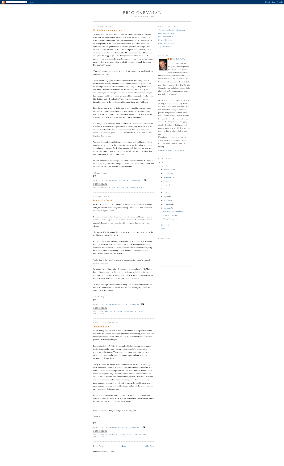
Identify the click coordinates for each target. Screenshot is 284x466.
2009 (163, 228)
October (167, 173)
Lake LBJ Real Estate (166, 43)
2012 (163, 162)
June (166, 188)
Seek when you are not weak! (109, 30)
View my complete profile (171, 150)
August (167, 181)
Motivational (137, 187)
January (167, 208)
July (166, 185)
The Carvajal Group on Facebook (171, 30)
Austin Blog (107, 434)
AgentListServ (164, 46)
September (168, 177)
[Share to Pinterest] (105, 184)
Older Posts (149, 446)
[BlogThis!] (97, 184)
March (166, 200)
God (114, 187)
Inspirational (140, 434)
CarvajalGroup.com (166, 40)
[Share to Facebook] (102, 184)
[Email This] (94, 184)
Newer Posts (98, 446)
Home (123, 446)
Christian (105, 187)
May (166, 192)
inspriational (123, 187)
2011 (163, 166)
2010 (163, 225)
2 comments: (136, 180)
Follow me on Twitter (166, 33)
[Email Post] (144, 180)
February (167, 204)
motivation (98, 313)
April (166, 196)
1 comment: (134, 304)
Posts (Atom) (109, 451)
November (168, 169)
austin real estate (123, 434)
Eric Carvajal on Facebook (169, 36)
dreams (104, 311)
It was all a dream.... (104, 200)
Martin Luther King (133, 311)
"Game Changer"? (103, 326)
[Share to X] (100, 184)
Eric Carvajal (142, 12)
